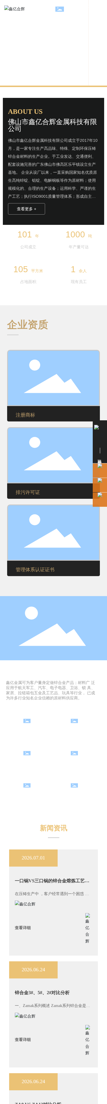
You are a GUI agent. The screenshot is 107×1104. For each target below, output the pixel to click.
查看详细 (23, 928)
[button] (97, 43)
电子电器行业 (30, 795)
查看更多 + (26, 209)
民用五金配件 (77, 763)
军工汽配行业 (30, 730)
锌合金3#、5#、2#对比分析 (42, 992)
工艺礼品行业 (77, 795)
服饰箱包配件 (30, 763)
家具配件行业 (77, 730)
